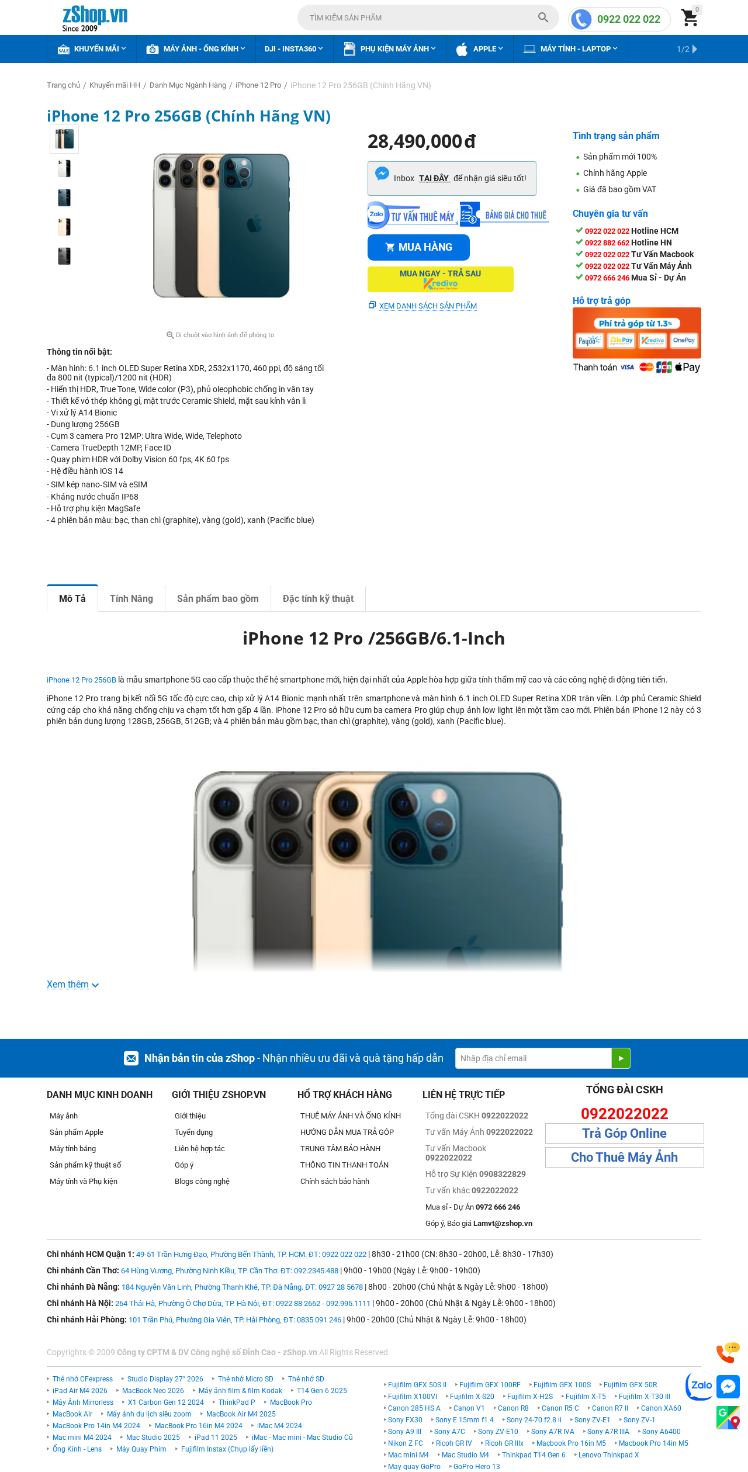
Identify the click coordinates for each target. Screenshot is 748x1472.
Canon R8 (513, 1408)
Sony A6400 (661, 1432)
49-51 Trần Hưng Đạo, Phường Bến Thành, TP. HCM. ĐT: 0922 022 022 (251, 1254)
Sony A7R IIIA (608, 1432)
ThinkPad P (237, 1402)
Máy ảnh (64, 1115)
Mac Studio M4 (465, 1455)
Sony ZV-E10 (498, 1432)
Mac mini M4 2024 (82, 1437)
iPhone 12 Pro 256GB (81, 680)
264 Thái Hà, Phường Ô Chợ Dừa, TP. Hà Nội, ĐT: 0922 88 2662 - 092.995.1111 (242, 1303)
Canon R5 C (560, 1408)
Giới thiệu (190, 1115)
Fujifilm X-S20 (472, 1397)
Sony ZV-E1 (592, 1420)
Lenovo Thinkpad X (609, 1455)
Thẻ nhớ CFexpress (83, 1379)
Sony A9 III (404, 1432)
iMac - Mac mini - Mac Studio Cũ (302, 1437)
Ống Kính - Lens (77, 1449)
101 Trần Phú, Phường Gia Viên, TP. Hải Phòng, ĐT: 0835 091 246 (235, 1319)
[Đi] (620, 1058)
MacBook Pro (291, 1402)
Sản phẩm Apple (76, 1132)
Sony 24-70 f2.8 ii (534, 1420)
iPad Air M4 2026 (80, 1391)
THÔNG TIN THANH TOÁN (344, 1165)
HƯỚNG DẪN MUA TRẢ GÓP (347, 1132)
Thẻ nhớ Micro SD (245, 1379)
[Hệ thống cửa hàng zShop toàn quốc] (728, 1418)
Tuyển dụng (194, 1132)
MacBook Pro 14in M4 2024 (96, 1426)
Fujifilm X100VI (412, 1397)
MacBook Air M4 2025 (241, 1414)
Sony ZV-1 (640, 1420)
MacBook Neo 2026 (153, 1391)
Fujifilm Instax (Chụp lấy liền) (227, 1449)
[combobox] (428, 17)
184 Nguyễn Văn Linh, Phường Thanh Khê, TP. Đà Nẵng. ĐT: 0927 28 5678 (242, 1287)
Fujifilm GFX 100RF (490, 1385)
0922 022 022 (628, 19)
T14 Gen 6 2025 (322, 1391)
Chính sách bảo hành (334, 1181)
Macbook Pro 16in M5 (571, 1443)
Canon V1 (469, 1408)
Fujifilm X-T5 (586, 1397)
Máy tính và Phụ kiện (83, 1181)
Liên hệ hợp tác (200, 1148)
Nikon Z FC (405, 1443)
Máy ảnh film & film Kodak (240, 1391)
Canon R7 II (610, 1408)
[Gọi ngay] (728, 1353)
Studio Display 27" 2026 (165, 1379)
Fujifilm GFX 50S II (417, 1385)
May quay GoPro (414, 1467)
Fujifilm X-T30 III (644, 1397)
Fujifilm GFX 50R (630, 1385)
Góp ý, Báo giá (478, 1223)
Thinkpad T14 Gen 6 (534, 1455)
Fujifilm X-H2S (530, 1397)
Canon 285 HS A (414, 1408)
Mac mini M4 (408, 1455)
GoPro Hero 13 (476, 1467)
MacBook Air (72, 1414)
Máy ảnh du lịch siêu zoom (149, 1414)
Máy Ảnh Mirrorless (83, 1402)
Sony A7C (449, 1432)
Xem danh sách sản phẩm (428, 306)
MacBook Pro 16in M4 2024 (199, 1426)
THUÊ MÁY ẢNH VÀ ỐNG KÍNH (350, 1115)
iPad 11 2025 (216, 1437)
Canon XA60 (661, 1408)
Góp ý (184, 1165)
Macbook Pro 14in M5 (653, 1443)
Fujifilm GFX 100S (562, 1385)
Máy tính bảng (73, 1148)
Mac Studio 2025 (153, 1437)
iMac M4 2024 (279, 1426)
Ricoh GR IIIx (504, 1443)
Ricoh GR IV (454, 1443)
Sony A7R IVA (552, 1432)
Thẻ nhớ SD (306, 1379)
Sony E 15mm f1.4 (464, 1420)
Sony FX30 (405, 1420)
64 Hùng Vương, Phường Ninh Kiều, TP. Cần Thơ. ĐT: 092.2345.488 (229, 1270)
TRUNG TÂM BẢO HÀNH (340, 1148)
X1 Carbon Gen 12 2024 (166, 1402)
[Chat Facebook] (728, 1387)
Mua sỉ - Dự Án (472, 1207)
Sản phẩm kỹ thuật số (85, 1165)
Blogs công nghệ (202, 1181)
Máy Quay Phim (141, 1449)
